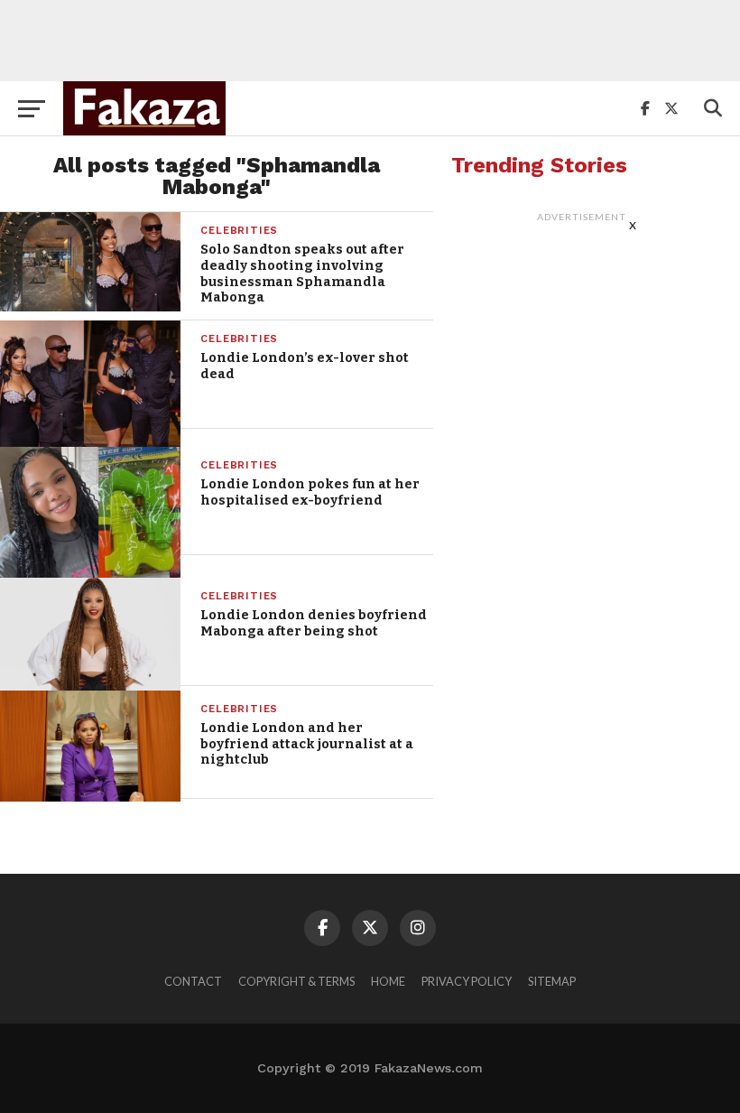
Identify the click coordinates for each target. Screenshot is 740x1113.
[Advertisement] (370, 40)
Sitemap (552, 981)
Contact (193, 981)
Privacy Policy (466, 981)
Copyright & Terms (296, 981)
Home (388, 981)
